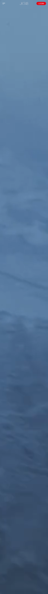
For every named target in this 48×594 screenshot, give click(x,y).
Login (41, 3)
